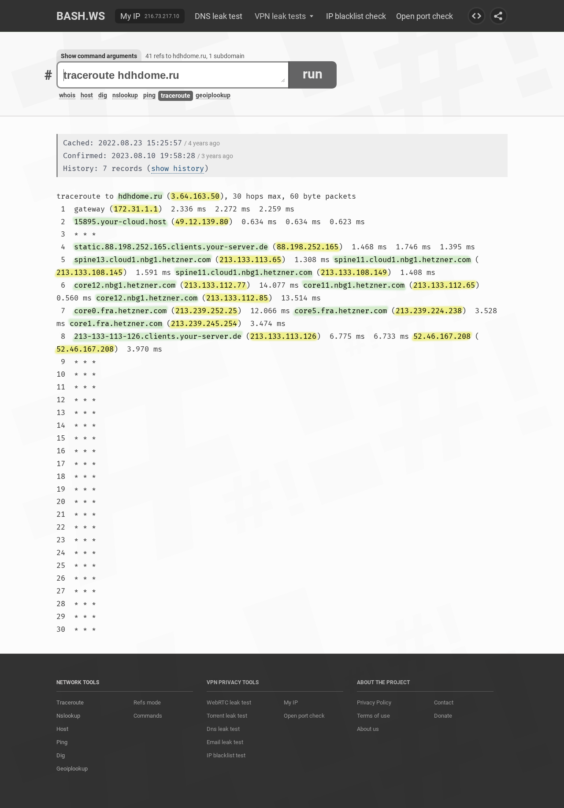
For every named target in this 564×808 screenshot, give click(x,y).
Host (62, 729)
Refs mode (147, 702)
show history (177, 168)
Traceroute (70, 702)
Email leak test (225, 742)
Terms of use (373, 715)
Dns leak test (223, 729)
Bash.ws (80, 16)
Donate (443, 715)
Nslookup (68, 715)
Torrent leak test (227, 715)
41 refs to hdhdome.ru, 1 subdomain (195, 55)
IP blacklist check (356, 16)
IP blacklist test (226, 755)
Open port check (424, 16)
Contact (443, 702)
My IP (130, 16)
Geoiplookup (72, 768)
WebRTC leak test (229, 702)
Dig (60, 755)
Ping (61, 742)
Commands (148, 715)
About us (368, 729)
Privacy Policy (374, 702)
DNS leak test (218, 16)
